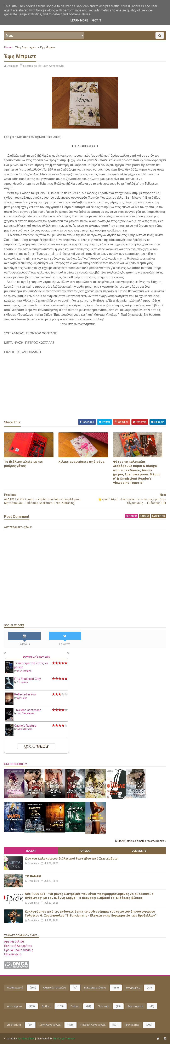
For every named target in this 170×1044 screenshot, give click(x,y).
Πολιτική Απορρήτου (18, 946)
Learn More (79, 20)
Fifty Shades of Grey (27, 678)
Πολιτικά (103, 1006)
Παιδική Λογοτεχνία (93, 1024)
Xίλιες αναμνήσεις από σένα (81, 461)
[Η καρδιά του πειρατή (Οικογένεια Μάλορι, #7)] (34, 797)
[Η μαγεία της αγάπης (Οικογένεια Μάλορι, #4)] (14, 797)
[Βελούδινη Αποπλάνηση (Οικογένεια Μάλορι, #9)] (75, 797)
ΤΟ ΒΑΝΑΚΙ (33, 876)
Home (7, 47)
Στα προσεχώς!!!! (15, 764)
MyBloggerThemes (64, 1038)
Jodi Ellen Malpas (25, 713)
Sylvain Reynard (24, 729)
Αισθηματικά (15, 987)
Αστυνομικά (14, 1006)
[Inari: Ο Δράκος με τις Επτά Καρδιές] (14, 830)
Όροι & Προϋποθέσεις (18, 950)
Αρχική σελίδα (14, 941)
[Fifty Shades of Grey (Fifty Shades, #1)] (9, 688)
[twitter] (158, 1038)
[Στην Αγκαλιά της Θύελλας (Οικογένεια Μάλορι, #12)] (136, 797)
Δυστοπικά (14, 1024)
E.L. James (22, 682)
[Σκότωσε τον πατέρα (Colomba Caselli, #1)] (34, 831)
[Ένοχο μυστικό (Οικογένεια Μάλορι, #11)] (95, 797)
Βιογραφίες (133, 987)
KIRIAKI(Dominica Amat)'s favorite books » (140, 840)
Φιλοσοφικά (135, 1006)
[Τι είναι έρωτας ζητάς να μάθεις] (9, 672)
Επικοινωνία (12, 954)
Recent (31, 850)
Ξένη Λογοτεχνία (25, 47)
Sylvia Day (22, 698)
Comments (138, 850)
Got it (96, 20)
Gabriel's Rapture (25, 725)
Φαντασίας (132, 1024)
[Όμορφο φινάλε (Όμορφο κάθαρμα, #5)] (116, 797)
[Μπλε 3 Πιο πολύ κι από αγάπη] (75, 831)
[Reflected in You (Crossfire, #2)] (9, 703)
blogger (131, 516)
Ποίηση (74, 1006)
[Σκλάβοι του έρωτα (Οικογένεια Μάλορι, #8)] (55, 797)
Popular (85, 850)
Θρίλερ (46, 1006)
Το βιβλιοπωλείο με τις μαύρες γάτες (23, 463)
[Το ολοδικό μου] (95, 833)
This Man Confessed (27, 710)
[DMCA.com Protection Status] (16, 968)
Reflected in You (25, 694)
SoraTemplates (26, 1038)
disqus (144, 516)
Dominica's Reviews (36, 656)
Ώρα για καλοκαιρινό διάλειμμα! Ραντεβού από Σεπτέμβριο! (71, 858)
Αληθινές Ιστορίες (54, 987)
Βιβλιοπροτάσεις (95, 987)
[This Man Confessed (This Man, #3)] (9, 719)
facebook (158, 516)
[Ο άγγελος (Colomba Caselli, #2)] (55, 831)
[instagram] (165, 1038)
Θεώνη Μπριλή (24, 671)
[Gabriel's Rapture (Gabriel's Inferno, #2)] (9, 734)
